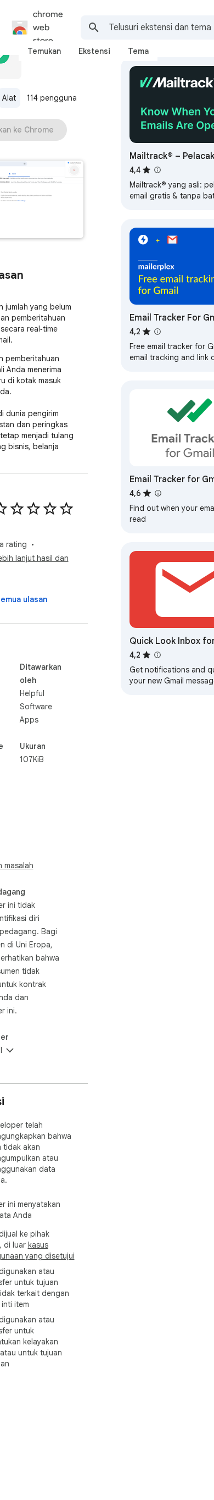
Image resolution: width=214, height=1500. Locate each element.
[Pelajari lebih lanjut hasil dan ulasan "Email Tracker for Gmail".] (158, 493)
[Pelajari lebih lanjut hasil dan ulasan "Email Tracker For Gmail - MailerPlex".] (157, 331)
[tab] (44, 51)
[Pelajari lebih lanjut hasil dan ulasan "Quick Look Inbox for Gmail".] (157, 655)
